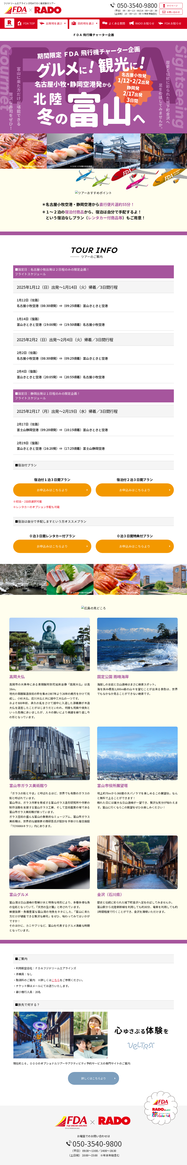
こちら (57, 980)
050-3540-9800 (97, 1143)
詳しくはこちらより (93, 1078)
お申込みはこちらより (52, 490)
